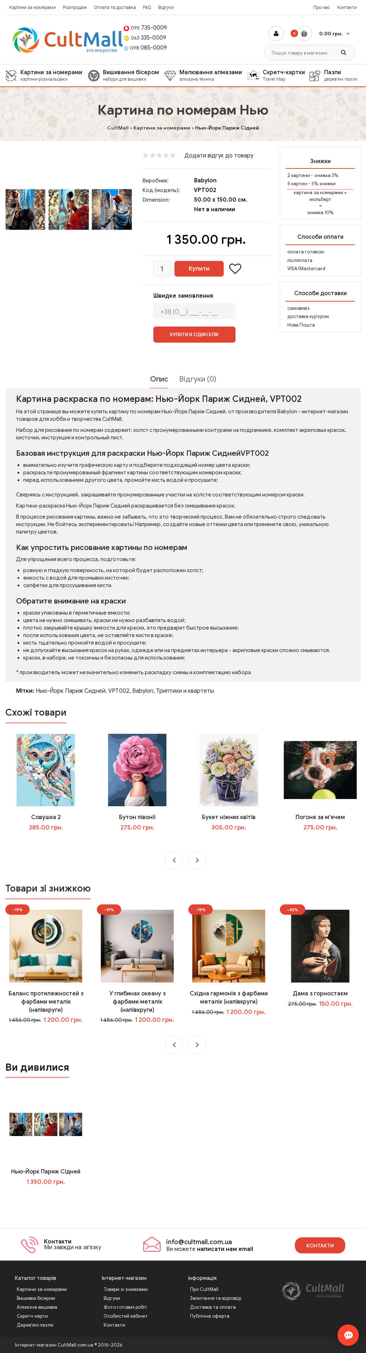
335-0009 (148, 37)
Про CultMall (204, 1289)
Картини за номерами (32, 7)
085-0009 (148, 47)
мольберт (320, 199)
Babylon (205, 180)
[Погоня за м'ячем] (320, 769)
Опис (159, 379)
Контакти (347, 7)
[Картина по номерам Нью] (68, 209)
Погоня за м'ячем (320, 817)
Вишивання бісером (131, 75)
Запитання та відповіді (215, 1298)
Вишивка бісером (36, 1298)
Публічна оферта (209, 1316)
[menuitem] (46, 75)
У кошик (51, 842)
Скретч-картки (284, 75)
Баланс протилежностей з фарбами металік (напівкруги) (46, 1002)
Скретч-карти (32, 1316)
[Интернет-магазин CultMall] (68, 40)
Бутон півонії (137, 817)
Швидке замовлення (183, 295)
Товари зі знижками (126, 1289)
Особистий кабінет (126, 1316)
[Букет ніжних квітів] (228, 769)
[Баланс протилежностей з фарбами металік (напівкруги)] (45, 945)
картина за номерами (318, 193)
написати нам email (225, 1249)
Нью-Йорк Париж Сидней (70, 691)
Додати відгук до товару (218, 155)
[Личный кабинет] (276, 33)
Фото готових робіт (125, 1307)
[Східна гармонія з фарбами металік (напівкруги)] (228, 945)
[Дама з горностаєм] (320, 945)
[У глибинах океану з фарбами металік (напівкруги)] (137, 945)
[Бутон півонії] (137, 769)
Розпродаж (75, 7)
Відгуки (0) (197, 379)
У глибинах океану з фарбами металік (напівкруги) (137, 1002)
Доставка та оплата (213, 1307)
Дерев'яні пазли (35, 1325)
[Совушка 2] (45, 769)
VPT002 (118, 691)
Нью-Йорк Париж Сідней (45, 1171)
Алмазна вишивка (37, 1307)
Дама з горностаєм (320, 993)
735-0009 (149, 27)
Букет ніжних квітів (229, 817)
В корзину (50, 1196)
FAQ (147, 7)
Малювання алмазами (210, 75)
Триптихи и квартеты (185, 691)
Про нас (321, 7)
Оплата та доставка (115, 7)
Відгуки (166, 7)
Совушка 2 (46, 817)
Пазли (340, 75)
